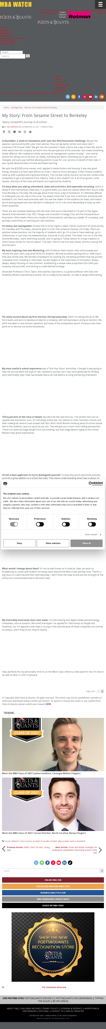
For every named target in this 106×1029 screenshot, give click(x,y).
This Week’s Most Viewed (12, 38)
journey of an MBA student (45, 841)
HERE (48, 704)
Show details (91, 534)
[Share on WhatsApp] (25, 132)
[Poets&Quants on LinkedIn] (96, 97)
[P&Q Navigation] (15, 16)
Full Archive (60, 90)
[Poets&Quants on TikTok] (70, 862)
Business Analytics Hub (53, 892)
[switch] (40, 524)
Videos (58, 79)
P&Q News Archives (31, 1008)
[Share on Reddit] (30, 132)
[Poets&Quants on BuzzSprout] (42, 862)
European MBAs (7, 41)
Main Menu (5, 30)
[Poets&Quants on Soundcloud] (102, 97)
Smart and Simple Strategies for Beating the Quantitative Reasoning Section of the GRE (74, 850)
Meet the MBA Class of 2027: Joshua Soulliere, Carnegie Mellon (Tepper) (41, 773)
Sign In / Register (75, 1011)
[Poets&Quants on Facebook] (79, 97)
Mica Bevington (14, 127)
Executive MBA (62, 85)
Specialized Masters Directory (53, 886)
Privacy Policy (17, 93)
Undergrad (60, 87)
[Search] (28, 56)
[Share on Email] (14, 132)
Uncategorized (16, 107)
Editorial (43, 93)
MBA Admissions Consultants (53, 899)
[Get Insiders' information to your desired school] (53, 947)
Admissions (5, 33)
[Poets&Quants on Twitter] (68, 97)
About (5, 93)
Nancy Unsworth (77, 841)
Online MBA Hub (53, 880)
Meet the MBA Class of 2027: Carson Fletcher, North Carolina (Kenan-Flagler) (44, 833)
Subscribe (91, 100)
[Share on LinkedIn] (20, 132)
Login (101, 100)
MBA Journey (63, 841)
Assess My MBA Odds (53, 905)
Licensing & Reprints (71, 1008)
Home (3, 27)
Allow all (86, 543)
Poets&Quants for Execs (39, 998)
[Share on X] (9, 132)
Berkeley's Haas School (22, 841)
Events (58, 76)
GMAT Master (7, 43)
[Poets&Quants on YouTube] (90, 97)
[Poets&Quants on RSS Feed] (73, 97)
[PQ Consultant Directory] (53, 987)
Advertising (32, 93)
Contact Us (55, 93)
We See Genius (60, 1001)
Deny (19, 543)
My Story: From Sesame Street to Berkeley (41, 107)
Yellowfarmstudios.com (60, 1018)
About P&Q (13, 1008)
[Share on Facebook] (4, 132)
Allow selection (53, 543)
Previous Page (53, 684)
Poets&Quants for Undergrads (74, 998)
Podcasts (59, 82)
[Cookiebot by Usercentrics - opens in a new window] (91, 484)
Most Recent (6, 35)
